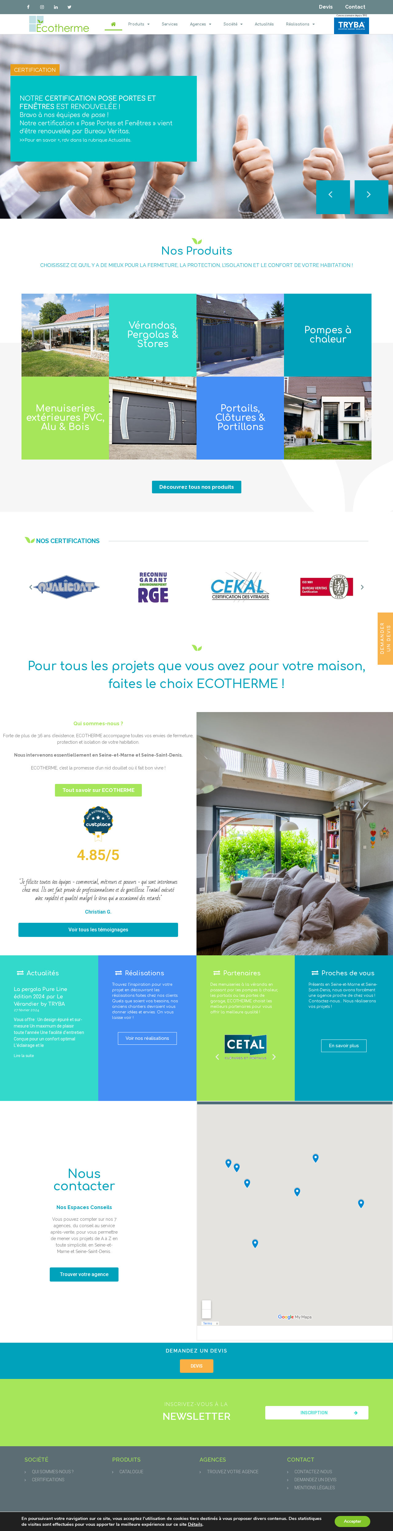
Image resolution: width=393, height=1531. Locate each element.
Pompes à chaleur (328, 335)
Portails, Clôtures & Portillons (240, 418)
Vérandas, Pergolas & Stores (152, 335)
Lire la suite (24, 1056)
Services (170, 24)
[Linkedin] (56, 7)
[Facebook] (28, 7)
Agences (198, 24)
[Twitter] (69, 7)
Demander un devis (385, 638)
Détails (195, 1524)
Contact (355, 7)
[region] (196, 126)
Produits (136, 24)
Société (230, 24)
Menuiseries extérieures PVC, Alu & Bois (65, 418)
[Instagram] (42, 7)
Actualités (264, 24)
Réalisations (297, 24)
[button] (371, 197)
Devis (326, 7)
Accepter (352, 1521)
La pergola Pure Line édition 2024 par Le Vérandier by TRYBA (40, 997)
